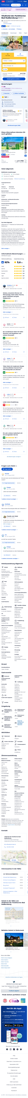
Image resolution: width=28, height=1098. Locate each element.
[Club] (9, 10)
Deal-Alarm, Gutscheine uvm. (14, 1061)
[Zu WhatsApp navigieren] (21, 1049)
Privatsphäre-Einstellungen (14, 1073)
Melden (19, 483)
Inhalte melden (14, 1058)
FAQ (14, 1055)
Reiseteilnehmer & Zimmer (9, 63)
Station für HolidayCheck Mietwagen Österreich (20, 722)
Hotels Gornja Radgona (6, 957)
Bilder (20, 33)
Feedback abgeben (14, 991)
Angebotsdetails (11, 824)
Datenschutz (14, 1070)
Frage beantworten (9, 483)
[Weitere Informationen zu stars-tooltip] (22, 17)
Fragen (25, 33)
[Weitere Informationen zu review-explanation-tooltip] (19, 26)
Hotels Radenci (4, 959)
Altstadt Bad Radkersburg (9, 877)
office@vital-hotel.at (11, 844)
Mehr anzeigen (5, 248)
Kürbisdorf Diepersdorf (9, 888)
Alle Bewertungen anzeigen (13, 456)
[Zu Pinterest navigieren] (17, 1049)
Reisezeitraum (6, 58)
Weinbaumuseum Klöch (9, 882)
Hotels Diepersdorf (5, 967)
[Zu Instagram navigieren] (10, 1049)
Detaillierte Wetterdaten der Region (14, 977)
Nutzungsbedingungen (14, 1067)
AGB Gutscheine (14, 1082)
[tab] (7, 55)
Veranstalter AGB (14, 1064)
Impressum (14, 1090)
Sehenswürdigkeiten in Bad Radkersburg (10, 892)
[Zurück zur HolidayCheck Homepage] (5, 5)
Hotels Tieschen (5, 961)
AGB (14, 1079)
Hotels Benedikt (5, 965)
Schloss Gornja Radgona (9, 880)
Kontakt (19, 1)
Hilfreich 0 (8, 495)
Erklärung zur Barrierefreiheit (14, 1084)
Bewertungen (13, 33)
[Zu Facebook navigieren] (7, 1049)
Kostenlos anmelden (20, 9)
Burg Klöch (6, 885)
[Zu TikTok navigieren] (14, 1049)
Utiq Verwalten (14, 1076)
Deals (3, 1)
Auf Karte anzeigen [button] (7, 23)
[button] (11, 43)
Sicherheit (14, 1087)
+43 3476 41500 (10, 847)
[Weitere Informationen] (15, 161)
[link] (22, 5)
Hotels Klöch (4, 963)
